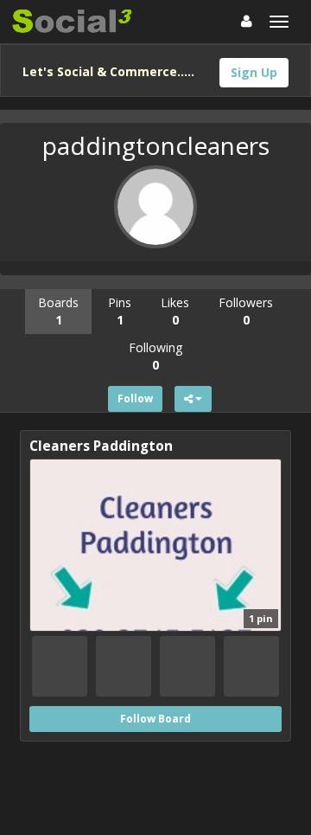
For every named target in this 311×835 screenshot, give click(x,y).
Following (155, 356)
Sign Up (254, 72)
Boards (58, 311)
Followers (246, 311)
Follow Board (155, 718)
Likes (175, 311)
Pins (119, 311)
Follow (135, 398)
